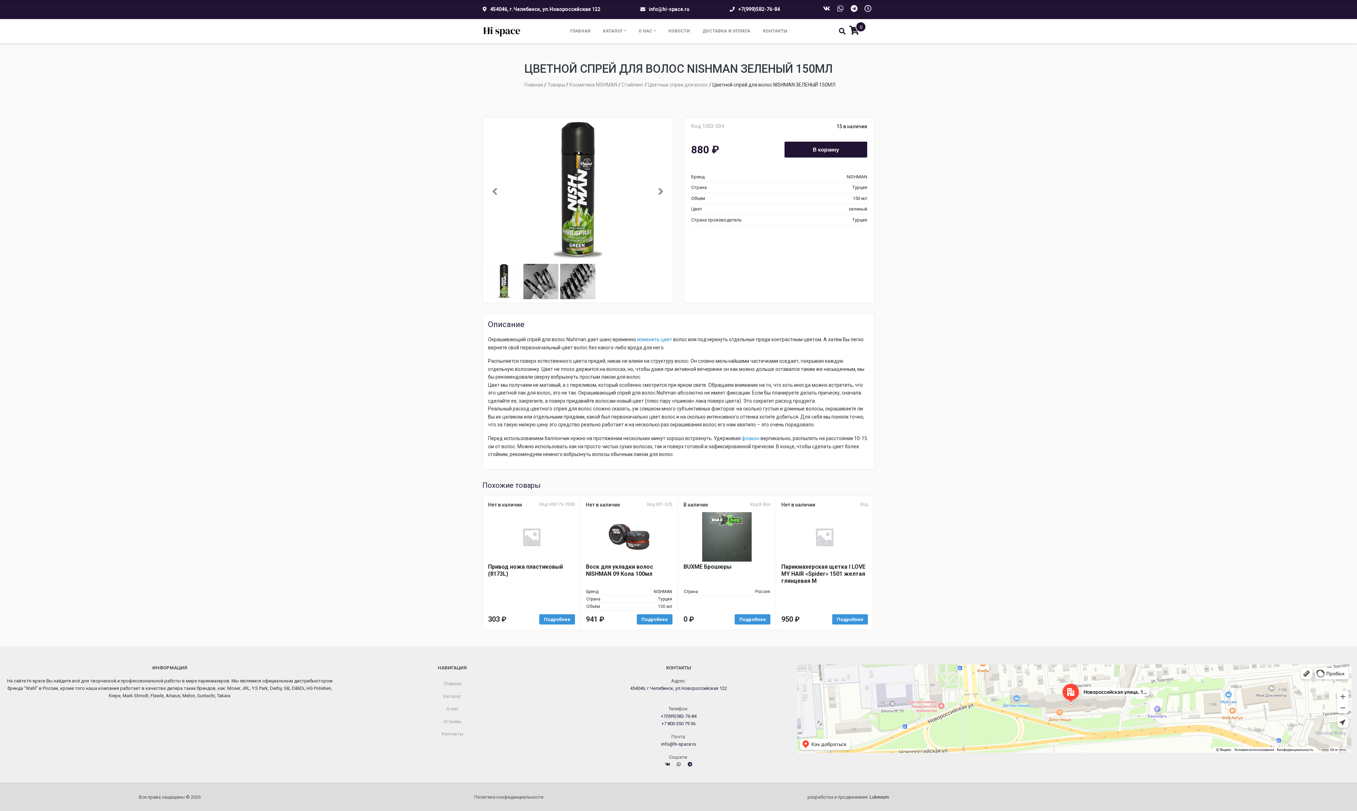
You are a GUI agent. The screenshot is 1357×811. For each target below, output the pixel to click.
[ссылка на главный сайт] (502, 31)
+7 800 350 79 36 (678, 723)
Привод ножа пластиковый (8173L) (525, 570)
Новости (679, 31)
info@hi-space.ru (669, 9)
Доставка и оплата (727, 31)
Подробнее (557, 619)
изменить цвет (654, 339)
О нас (646, 31)
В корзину (826, 149)
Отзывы (452, 721)
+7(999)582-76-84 (759, 9)
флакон (750, 438)
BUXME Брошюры (707, 566)
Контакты (775, 31)
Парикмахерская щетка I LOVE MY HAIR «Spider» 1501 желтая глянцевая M (823, 573)
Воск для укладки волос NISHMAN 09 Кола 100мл (619, 570)
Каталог (613, 31)
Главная (580, 31)
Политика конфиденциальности (509, 797)
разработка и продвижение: (848, 797)
